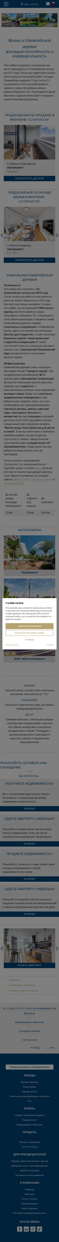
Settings (29, 639)
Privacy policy (12, 645)
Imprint (50, 645)
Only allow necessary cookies (29, 632)
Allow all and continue (29, 626)
